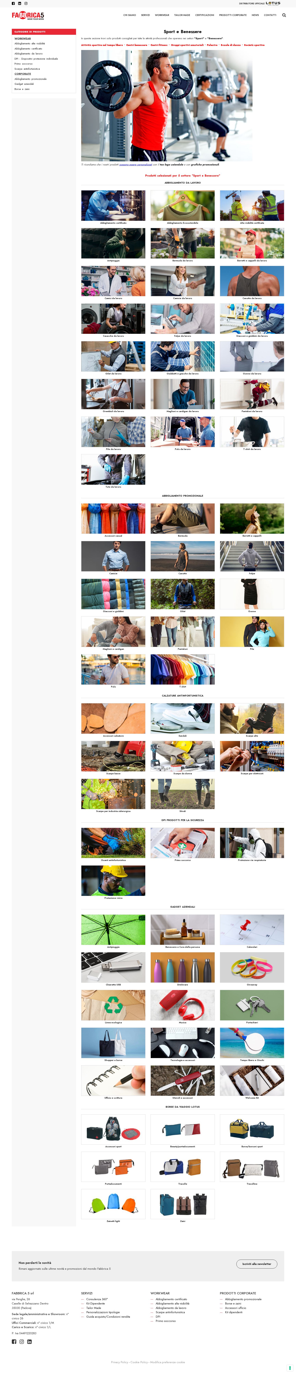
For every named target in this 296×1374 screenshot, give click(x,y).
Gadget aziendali (24, 84)
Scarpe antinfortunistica (27, 69)
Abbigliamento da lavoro (29, 53)
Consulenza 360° (97, 1299)
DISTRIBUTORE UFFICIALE (252, 3)
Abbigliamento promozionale (31, 79)
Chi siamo (129, 15)
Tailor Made (182, 15)
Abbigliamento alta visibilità (30, 43)
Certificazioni (204, 15)
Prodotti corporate (233, 15)
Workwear (162, 15)
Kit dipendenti (233, 1312)
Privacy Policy (119, 1362)
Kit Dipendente (95, 1303)
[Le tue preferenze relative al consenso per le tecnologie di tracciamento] (290, 1368)
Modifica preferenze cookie (167, 1362)
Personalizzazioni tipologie (103, 1312)
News (255, 15)
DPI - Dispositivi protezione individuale (36, 59)
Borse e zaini (22, 89)
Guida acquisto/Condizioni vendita (108, 1317)
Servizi (145, 15)
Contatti (270, 15)
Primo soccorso (24, 64)
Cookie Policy (139, 1362)
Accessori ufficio (235, 1308)
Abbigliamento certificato (28, 49)
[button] (256, 1264)
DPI (158, 1317)
